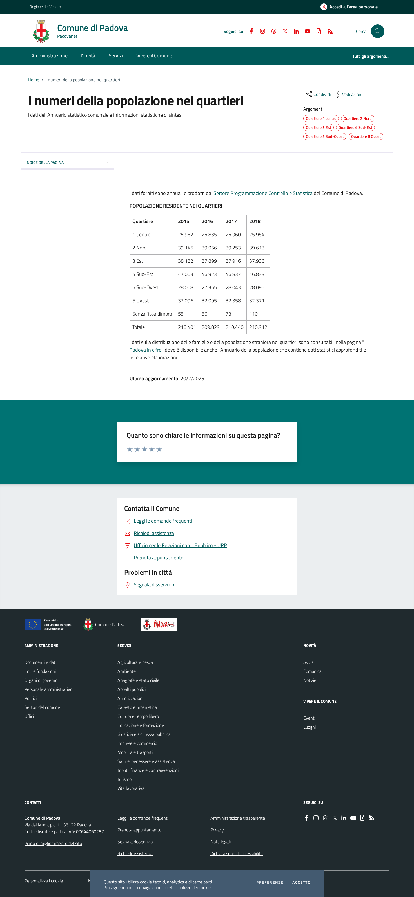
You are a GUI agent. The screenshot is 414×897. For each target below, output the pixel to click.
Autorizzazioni (130, 698)
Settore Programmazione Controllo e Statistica (263, 193)
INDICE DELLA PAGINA (45, 162)
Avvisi (308, 662)
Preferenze (269, 882)
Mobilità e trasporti (135, 752)
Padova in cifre (145, 350)
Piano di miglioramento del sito (53, 843)
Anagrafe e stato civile (138, 680)
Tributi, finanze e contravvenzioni (148, 770)
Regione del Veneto (45, 7)
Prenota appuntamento (139, 829)
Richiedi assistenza (135, 853)
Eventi (309, 717)
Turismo (124, 779)
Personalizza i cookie (44, 880)
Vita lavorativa (130, 788)
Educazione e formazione (140, 725)
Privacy (217, 829)
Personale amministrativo (48, 689)
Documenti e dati (40, 662)
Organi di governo (41, 680)
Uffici (29, 716)
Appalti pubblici (131, 689)
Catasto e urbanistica (137, 707)
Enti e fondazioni (40, 671)
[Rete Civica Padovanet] (160, 624)
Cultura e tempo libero (138, 716)
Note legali (220, 841)
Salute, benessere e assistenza (146, 761)
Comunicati (313, 671)
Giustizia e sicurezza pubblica (144, 734)
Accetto (301, 882)
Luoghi (309, 726)
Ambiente (126, 671)
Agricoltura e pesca (135, 662)
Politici (31, 698)
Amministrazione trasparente (237, 818)
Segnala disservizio (135, 841)
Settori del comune (42, 707)
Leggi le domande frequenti (142, 818)
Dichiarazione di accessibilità (236, 853)
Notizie (309, 680)
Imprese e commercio (137, 743)
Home (33, 79)
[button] (377, 31)
